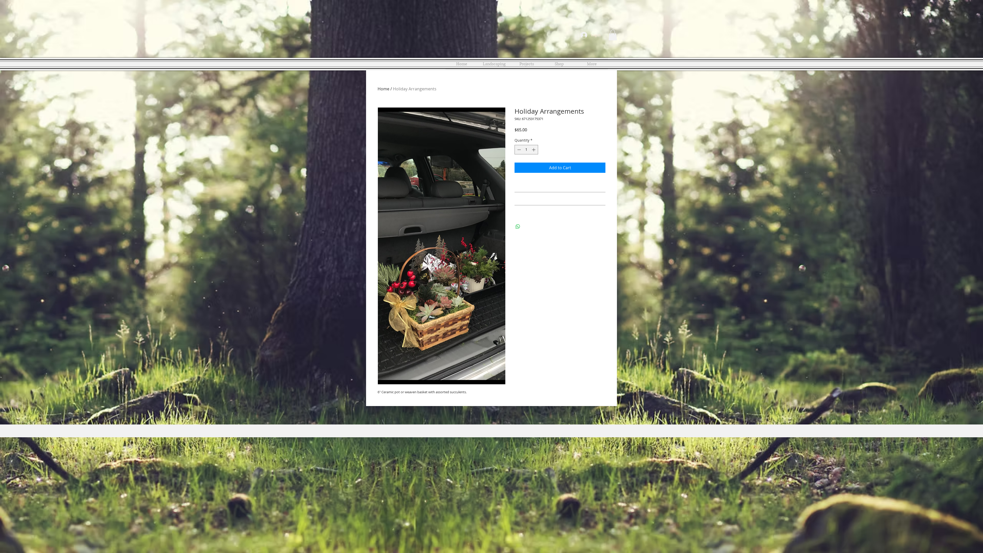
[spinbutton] (526, 149)
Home (383, 89)
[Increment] (534, 149)
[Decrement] (518, 149)
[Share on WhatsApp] (518, 227)
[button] (612, 35)
